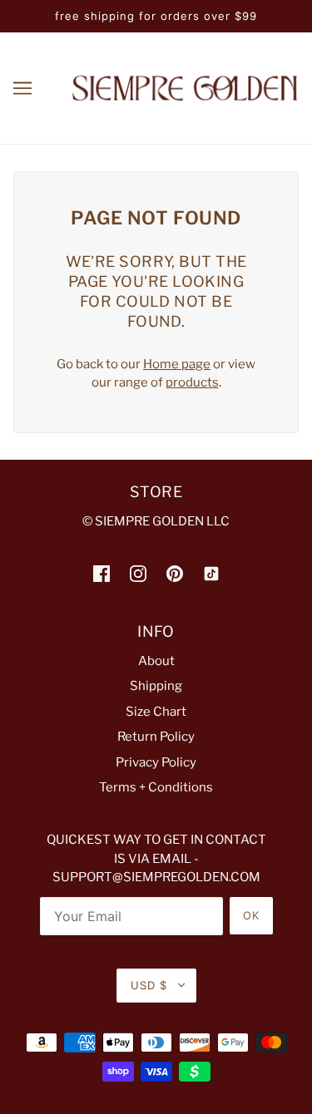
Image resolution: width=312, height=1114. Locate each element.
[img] (101, 573)
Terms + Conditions (156, 787)
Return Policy (156, 736)
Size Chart (156, 711)
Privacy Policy (156, 762)
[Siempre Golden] (185, 86)
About (156, 660)
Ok (251, 915)
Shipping (156, 685)
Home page (176, 364)
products (192, 382)
